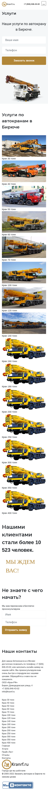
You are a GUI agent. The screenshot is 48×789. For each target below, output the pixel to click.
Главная (6, 746)
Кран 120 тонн (8, 718)
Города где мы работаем (13, 771)
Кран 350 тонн (8, 740)
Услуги (5, 749)
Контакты (6, 758)
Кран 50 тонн (8, 706)
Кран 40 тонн (8, 703)
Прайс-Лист (7, 752)
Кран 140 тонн (8, 721)
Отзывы (5, 755)
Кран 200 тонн (8, 730)
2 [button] (22, 101)
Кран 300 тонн (8, 736)
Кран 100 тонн (8, 715)
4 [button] (30, 101)
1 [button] (18, 101)
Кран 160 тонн (8, 724)
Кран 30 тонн (8, 700)
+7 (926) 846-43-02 (32, 4)
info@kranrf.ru (8, 692)
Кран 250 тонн (8, 733)
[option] (24, 86)
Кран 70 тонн (8, 712)
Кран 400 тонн (8, 743)
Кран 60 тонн (8, 709)
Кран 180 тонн (8, 727)
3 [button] (26, 101)
